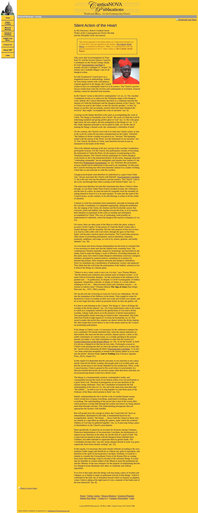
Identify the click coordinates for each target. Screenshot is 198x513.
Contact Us (102, 498)
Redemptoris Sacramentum (95, 163)
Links (131, 498)
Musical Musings (109, 496)
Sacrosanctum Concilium (92, 65)
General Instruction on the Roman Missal (91, 342)
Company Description (118, 498)
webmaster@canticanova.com (59, 511)
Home (82, 496)
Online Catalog (93, 496)
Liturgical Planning (126, 496)
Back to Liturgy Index (29, 488)
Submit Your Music (88, 498)
